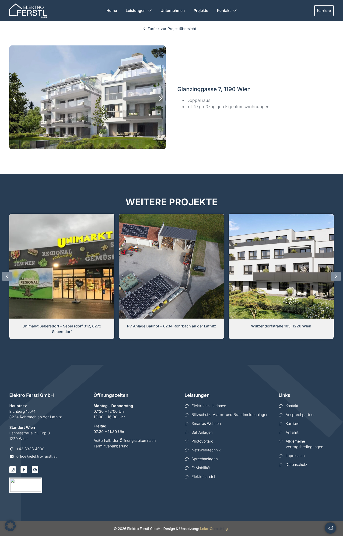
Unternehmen (173, 10)
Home (111, 10)
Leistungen (136, 10)
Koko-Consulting (214, 528)
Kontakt (224, 10)
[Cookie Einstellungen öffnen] (10, 530)
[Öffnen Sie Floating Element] (330, 528)
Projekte (201, 10)
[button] (15, 98)
